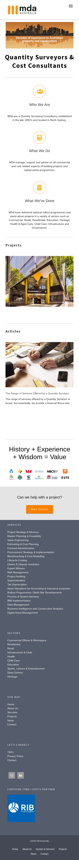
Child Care (13, 660)
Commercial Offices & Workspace (26, 640)
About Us (12, 708)
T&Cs (10, 752)
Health (11, 656)
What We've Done (39, 201)
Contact (11, 724)
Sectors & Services (45, 849)
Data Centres (15, 672)
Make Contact (40, 509)
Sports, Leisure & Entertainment (25, 668)
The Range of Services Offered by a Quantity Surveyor (37, 393)
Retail (10, 648)
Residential (13, 644)
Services (12, 712)
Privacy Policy (15, 756)
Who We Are (39, 105)
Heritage (12, 676)
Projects (12, 716)
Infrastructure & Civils (19, 652)
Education (13, 664)
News (10, 720)
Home (10, 704)
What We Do (39, 151)
